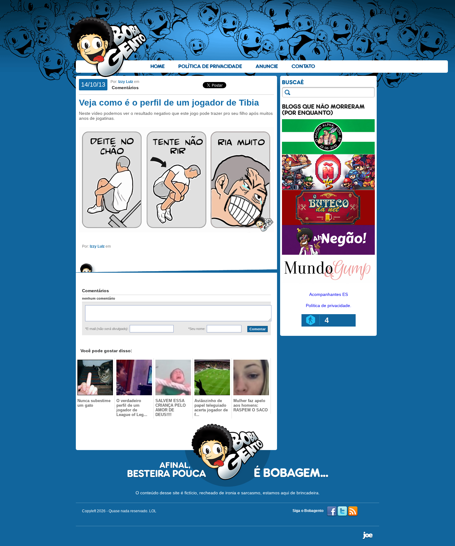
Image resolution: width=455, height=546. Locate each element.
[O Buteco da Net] (328, 223)
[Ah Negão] (328, 253)
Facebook (332, 511)
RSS (353, 511)
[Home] (108, 46)
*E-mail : (106, 329)
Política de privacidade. (328, 305)
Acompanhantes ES (328, 294)
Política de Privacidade (210, 66)
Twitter (342, 511)
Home (157, 66)
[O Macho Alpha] (328, 152)
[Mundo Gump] (328, 284)
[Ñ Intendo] (328, 188)
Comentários (124, 87)
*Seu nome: (197, 329)
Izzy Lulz (125, 82)
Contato (303, 66)
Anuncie (267, 66)
